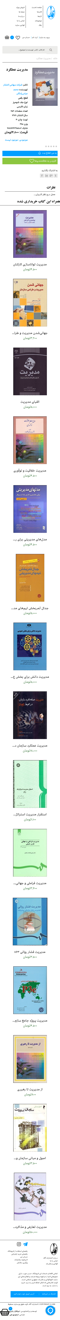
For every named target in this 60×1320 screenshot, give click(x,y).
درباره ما (21, 16)
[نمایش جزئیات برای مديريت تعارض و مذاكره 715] (30, 1197)
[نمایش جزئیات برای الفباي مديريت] (30, 372)
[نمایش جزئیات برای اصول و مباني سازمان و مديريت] (30, 1128)
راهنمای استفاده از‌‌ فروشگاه (18, 1251)
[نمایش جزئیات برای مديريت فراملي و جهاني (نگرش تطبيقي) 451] (30, 853)
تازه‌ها (40, 16)
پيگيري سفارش (22, 1263)
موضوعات (38, 21)
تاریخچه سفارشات (21, 1260)
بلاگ (40, 25)
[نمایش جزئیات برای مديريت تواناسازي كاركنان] (30, 234)
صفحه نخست (37, 8)
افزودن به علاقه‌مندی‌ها (45, 161)
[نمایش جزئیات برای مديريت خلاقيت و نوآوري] (30, 440)
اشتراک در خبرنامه (49, 1294)
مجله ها (21, 12)
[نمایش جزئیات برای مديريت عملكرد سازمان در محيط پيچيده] (30, 715)
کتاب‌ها (39, 12)
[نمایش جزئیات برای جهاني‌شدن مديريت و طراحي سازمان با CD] (30, 303)
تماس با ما (20, 21)
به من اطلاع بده (49, 153)
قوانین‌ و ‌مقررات (52, 1264)
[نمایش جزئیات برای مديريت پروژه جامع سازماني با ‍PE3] (30, 991)
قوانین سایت (19, 25)
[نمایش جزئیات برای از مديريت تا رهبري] (30, 1059)
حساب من (24, 1257)
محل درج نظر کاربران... (44, 195)
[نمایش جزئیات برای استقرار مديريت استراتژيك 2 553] (30, 784)
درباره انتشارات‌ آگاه (50, 1258)
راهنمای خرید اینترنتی (19, 1254)
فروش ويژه (20, 8)
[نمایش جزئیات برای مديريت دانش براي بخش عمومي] (30, 647)
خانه (55, 59)
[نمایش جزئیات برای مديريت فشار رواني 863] (30, 922)
